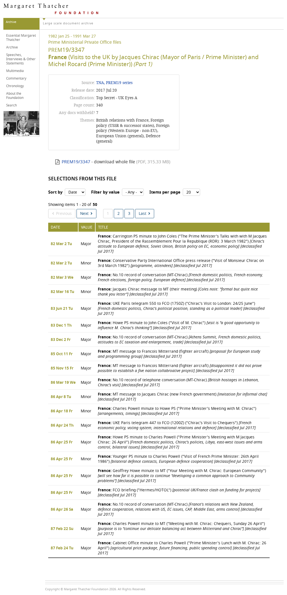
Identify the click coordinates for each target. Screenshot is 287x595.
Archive (12, 47)
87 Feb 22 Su (62, 529)
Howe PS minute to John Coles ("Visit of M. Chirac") (179, 325)
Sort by (55, 192)
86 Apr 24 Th (62, 425)
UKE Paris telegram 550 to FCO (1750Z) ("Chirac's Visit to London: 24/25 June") (181, 309)
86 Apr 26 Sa (62, 509)
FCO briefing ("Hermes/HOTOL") (179, 492)
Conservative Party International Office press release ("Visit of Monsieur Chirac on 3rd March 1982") (181, 263)
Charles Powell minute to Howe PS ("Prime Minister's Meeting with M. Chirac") (177, 411)
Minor (86, 263)
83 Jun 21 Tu (62, 309)
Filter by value (105, 192)
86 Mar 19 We (63, 382)
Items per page (164, 192)
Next (84, 214)
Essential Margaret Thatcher (21, 37)
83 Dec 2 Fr (61, 340)
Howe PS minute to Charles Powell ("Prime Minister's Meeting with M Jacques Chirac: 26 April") (180, 442)
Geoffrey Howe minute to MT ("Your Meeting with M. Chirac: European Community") (182, 476)
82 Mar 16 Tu (62, 292)
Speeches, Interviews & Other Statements (21, 59)
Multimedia (15, 70)
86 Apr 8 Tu (61, 397)
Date (55, 227)
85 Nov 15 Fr (62, 368)
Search (11, 105)
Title (103, 227)
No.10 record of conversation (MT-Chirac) (180, 277)
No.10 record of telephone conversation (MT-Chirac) (178, 382)
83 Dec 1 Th (61, 325)
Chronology (15, 86)
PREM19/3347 (76, 162)
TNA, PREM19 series (114, 82)
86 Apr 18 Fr (62, 411)
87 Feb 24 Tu (62, 548)
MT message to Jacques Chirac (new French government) (182, 396)
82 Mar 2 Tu (61, 244)
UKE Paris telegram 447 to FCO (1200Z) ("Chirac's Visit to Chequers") (177, 425)
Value (86, 227)
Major (86, 244)
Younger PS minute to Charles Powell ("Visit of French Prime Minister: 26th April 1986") (178, 459)
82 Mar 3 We (62, 277)
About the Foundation (15, 95)
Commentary (16, 78)
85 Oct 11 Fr (62, 354)
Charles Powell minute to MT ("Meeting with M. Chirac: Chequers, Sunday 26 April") (182, 529)
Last (142, 214)
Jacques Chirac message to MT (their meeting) (178, 291)
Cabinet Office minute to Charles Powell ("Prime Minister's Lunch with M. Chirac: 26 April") (182, 548)
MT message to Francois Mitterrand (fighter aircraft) (179, 353)
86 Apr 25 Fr (62, 442)
